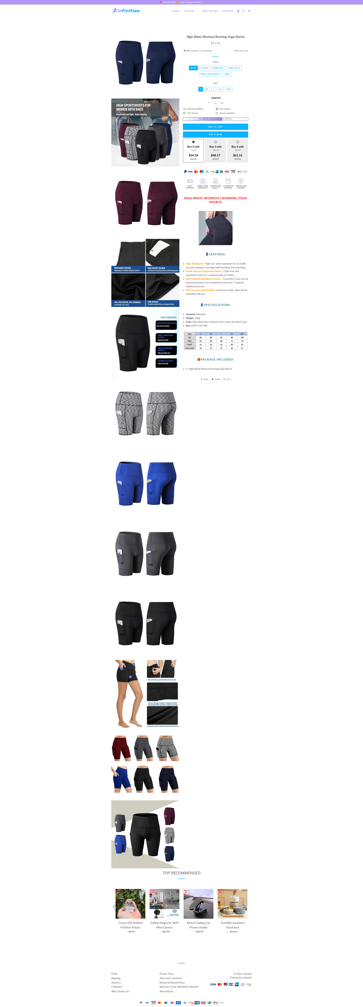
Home (175, 11)
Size (215, 83)
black (204, 68)
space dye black (210, 74)
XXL (229, 89)
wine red (218, 68)
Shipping (115, 978)
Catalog (189, 11)
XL (220, 89)
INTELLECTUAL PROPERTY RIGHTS (179, 986)
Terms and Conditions (171, 978)
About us (116, 982)
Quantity (216, 98)
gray (227, 74)
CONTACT (228, 11)
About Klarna (166, 991)
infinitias (247, 973)
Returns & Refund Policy (172, 982)
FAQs (114, 973)
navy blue (234, 68)
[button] (115, 907)
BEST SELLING (210, 11)
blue (193, 68)
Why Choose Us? (120, 991)
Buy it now (215, 134)
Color (216, 61)
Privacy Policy (167, 973)
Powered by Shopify (241, 977)
